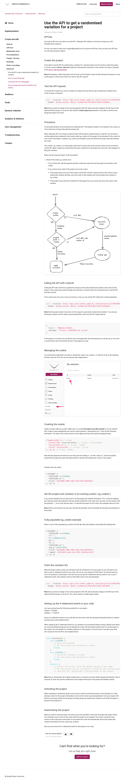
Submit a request (106, 4)
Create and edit (30, 14)
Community (93, 4)
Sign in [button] (118, 4)
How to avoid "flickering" (16, 78)
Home (10, 23)
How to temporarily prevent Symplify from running (22, 86)
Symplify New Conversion (14, 14)
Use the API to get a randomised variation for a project (23, 73)
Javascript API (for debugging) (18, 82)
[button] (65, 734)
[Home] (7, 4)
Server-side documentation (57, 70)
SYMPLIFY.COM (81, 4)
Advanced (41, 14)
